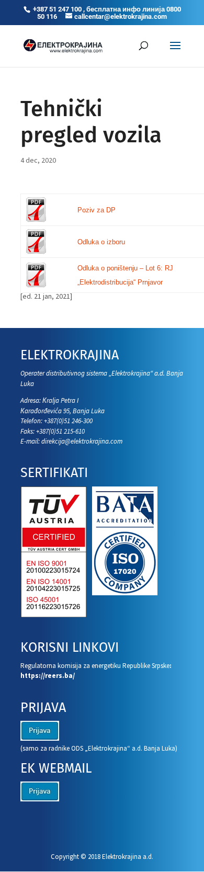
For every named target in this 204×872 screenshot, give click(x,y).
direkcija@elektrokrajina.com (81, 441)
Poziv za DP (96, 210)
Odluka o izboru (101, 242)
